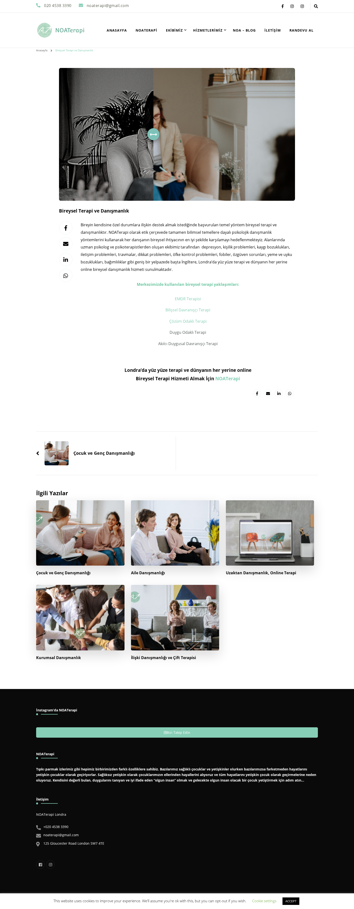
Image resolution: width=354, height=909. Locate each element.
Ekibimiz (174, 30)
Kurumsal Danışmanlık (58, 657)
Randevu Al (301, 30)
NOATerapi (70, 30)
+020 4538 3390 (55, 826)
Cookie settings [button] (264, 900)
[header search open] (316, 6)
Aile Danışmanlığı (148, 572)
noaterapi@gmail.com (61, 835)
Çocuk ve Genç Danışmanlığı (63, 572)
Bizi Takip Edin (178, 732)
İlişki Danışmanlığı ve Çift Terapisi (163, 657)
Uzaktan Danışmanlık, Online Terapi (261, 572)
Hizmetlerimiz (208, 30)
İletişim (272, 30)
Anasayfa (117, 30)
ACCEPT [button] (290, 901)
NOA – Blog (244, 30)
